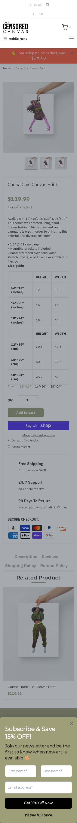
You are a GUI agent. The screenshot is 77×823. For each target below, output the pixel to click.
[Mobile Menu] (71, 38)
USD (40, 14)
